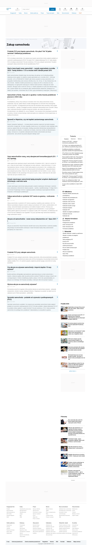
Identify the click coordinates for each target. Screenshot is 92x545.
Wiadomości (74, 508)
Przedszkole (22, 525)
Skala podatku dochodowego (65, 533)
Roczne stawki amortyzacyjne (70, 247)
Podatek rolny (66, 249)
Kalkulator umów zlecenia (69, 201)
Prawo (42, 13)
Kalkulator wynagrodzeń (68, 199)
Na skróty (74, 523)
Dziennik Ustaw (36, 525)
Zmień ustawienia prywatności (32, 541)
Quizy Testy (65, 253)
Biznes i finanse (49, 508)
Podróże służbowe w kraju (64, 525)
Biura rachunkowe (63, 506)
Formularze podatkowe (68, 228)
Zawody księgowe (10, 515)
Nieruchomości (65, 13)
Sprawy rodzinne (36, 508)
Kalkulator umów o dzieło (69, 203)
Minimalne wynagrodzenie (64, 526)
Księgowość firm (10, 506)
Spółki (47, 510)
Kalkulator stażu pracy (50, 531)
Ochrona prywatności (17, 541)
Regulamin (45, 541)
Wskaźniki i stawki (63, 523)
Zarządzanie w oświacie (25, 531)
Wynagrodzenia (23, 510)
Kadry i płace (9, 531)
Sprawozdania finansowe (64, 515)
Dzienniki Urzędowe (37, 528)
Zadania (8, 528)
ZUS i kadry (9, 513)
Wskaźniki (68, 231)
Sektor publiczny (34, 13)
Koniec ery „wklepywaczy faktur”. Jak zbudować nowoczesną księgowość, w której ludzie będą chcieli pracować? (73, 180)
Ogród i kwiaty (75, 515)
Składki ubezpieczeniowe (64, 528)
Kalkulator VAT (66, 209)
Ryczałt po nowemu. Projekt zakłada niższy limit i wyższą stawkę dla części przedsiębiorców (72, 173)
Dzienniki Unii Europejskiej (38, 529)
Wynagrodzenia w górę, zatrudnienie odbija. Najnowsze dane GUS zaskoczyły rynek (72, 165)
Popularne (66, 138)
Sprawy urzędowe (36, 513)
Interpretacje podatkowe (68, 255)
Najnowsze (73, 138)
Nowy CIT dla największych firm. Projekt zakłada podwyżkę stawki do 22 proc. (71, 169)
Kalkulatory (68, 191)
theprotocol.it (75, 533)
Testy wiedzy (22, 536)
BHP (21, 515)
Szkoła (21, 526)
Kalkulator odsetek (50, 529)
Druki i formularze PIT (68, 224)
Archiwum (74, 526)
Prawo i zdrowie (36, 518)
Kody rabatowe (75, 528)
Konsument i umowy (37, 512)
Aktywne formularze (71, 219)
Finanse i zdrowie (49, 517)
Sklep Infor (35, 517)
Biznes (26, 13)
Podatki (8, 508)
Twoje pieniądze (50, 13)
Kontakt (62, 541)
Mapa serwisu (76, 541)
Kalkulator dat (66, 215)
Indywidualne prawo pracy (25, 508)
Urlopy (21, 513)
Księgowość (13, 13)
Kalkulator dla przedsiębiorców (70, 197)
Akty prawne (36, 523)
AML (60, 517)
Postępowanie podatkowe (69, 222)
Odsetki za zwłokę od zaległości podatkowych (70, 236)
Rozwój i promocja (10, 529)
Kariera (52, 541)
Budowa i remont (75, 513)
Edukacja (74, 13)
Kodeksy (35, 533)
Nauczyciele (22, 528)
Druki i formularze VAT (68, 226)
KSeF (80, 13)
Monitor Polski (36, 526)
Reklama (69, 541)
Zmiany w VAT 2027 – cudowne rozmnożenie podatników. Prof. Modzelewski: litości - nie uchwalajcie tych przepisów (72, 142)
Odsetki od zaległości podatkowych (71, 211)
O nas (8, 541)
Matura (21, 533)
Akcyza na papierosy (68, 251)
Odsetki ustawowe (63, 531)
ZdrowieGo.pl (75, 525)
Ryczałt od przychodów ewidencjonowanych (68, 244)
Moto (58, 13)
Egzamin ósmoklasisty (24, 534)
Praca (34, 515)
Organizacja (9, 525)
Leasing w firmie (49, 515)
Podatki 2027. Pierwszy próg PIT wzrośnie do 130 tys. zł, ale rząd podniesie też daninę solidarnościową (72, 161)
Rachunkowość (66, 220)
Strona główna (10, 39)
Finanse (74, 512)
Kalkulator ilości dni (67, 213)
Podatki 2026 (65, 304)
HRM (21, 517)
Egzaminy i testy (23, 529)
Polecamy (64, 417)
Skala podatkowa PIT (68, 239)
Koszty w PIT (66, 241)
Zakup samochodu (33, 39)
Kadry (20, 13)
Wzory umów (75, 529)
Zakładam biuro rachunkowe (65, 508)
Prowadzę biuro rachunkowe (65, 510)
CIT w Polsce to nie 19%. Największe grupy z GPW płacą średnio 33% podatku (72, 153)
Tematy (22, 39)
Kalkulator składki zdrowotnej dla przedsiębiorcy (70, 194)
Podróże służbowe (63, 529)
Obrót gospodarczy (11, 512)
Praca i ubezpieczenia (50, 512)
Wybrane (80, 138)
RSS (57, 541)
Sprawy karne (36, 510)
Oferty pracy (75, 534)
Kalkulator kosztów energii (69, 205)
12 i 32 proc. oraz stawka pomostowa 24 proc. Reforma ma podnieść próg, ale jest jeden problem (72, 146)
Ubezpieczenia (23, 512)
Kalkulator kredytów (67, 207)
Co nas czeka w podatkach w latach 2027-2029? (72, 184)
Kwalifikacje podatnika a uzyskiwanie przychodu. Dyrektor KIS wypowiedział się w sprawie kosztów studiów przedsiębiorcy (72, 150)
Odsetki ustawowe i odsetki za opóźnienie (73, 233)
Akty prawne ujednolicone (38, 531)
